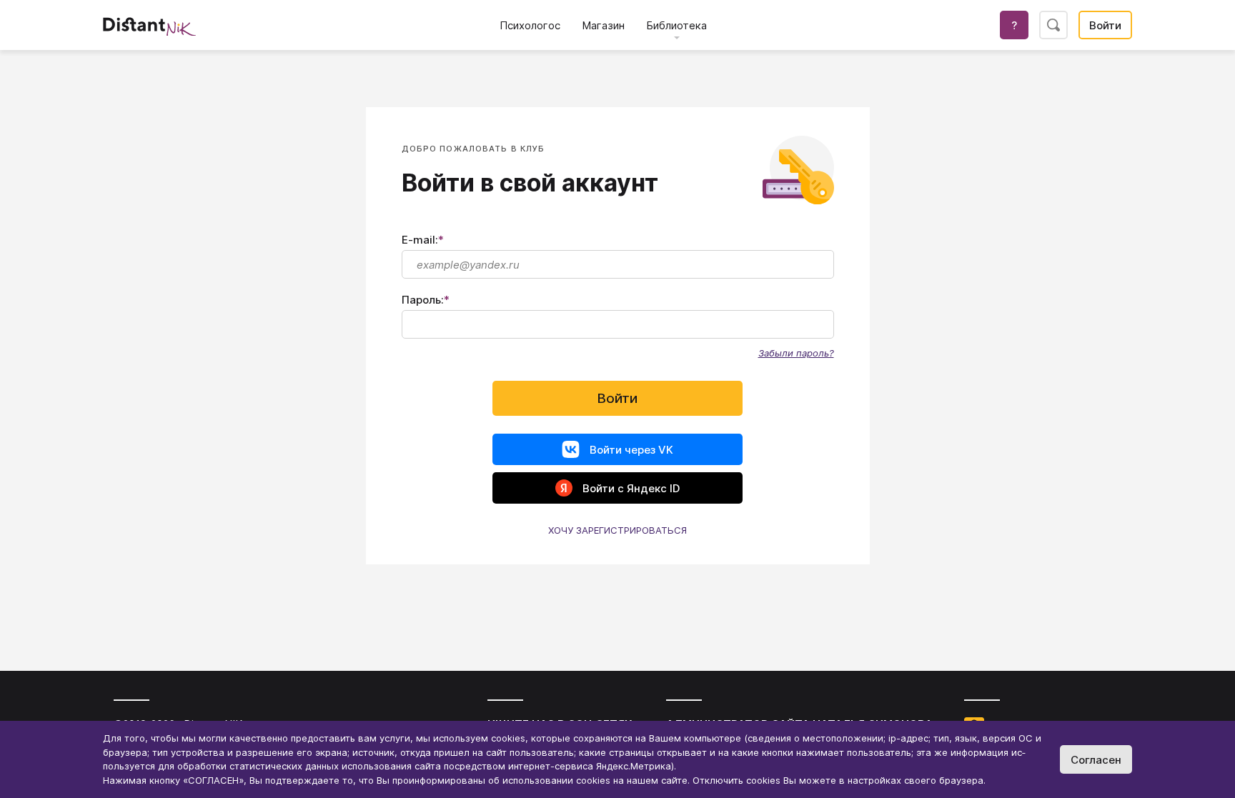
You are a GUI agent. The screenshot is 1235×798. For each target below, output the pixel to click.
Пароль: (426, 299)
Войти (1105, 25)
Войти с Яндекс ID (631, 488)
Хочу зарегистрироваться (617, 530)
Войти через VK (631, 450)
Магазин (603, 25)
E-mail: (423, 239)
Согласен (1096, 760)
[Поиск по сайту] (1053, 25)
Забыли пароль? (796, 353)
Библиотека (676, 25)
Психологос (530, 25)
